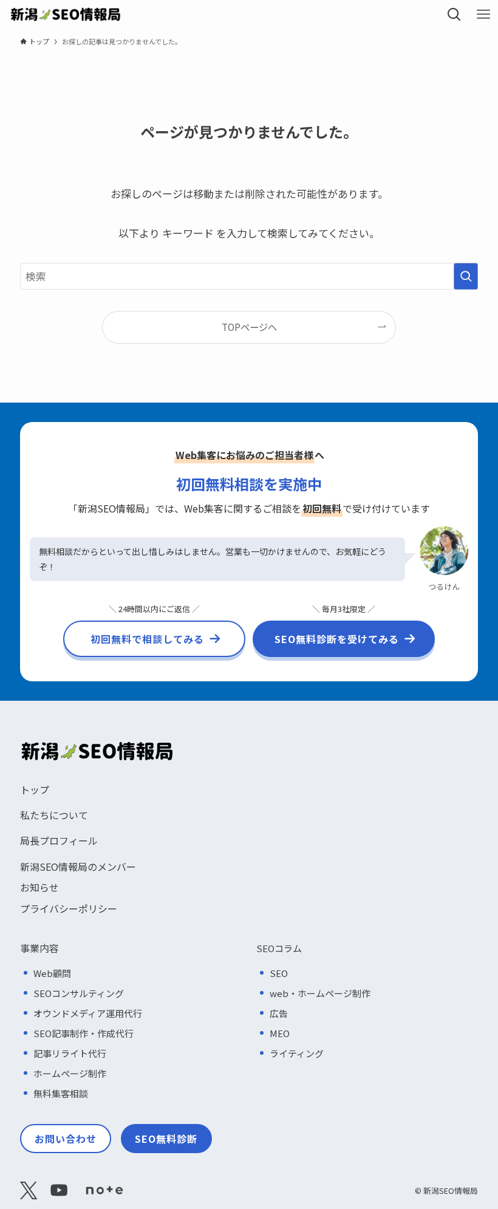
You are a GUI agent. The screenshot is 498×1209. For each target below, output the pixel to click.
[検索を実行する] (466, 276)
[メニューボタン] (483, 14)
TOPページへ (249, 326)
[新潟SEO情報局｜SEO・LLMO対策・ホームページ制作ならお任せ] (65, 14)
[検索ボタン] (454, 14)
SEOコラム (279, 948)
